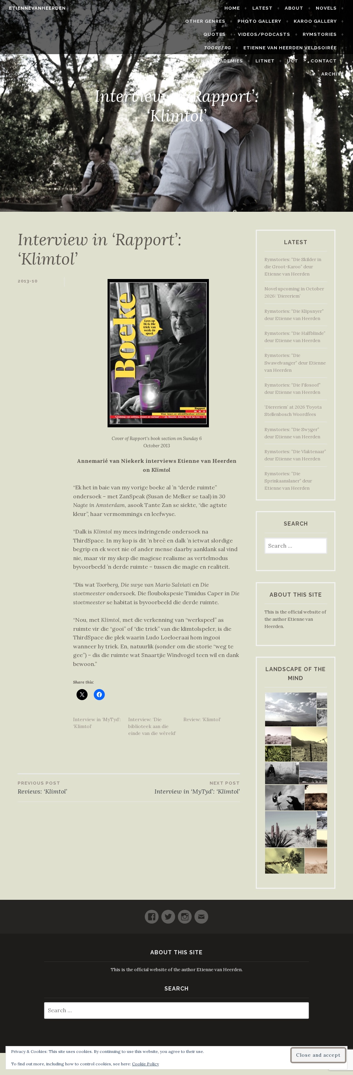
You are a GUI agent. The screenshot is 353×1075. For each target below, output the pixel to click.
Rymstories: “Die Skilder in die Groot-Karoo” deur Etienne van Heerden (292, 267)
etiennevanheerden (37, 8)
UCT (292, 60)
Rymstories (320, 34)
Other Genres (205, 21)
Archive (332, 74)
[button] (290, 709)
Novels (326, 8)
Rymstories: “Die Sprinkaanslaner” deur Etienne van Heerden (288, 481)
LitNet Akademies (217, 60)
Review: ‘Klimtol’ (202, 719)
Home (232, 8)
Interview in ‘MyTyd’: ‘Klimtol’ (197, 787)
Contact (324, 60)
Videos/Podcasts (264, 34)
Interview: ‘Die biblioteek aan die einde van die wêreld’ (152, 726)
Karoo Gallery (315, 21)
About (294, 8)
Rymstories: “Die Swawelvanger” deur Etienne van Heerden (295, 362)
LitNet (265, 60)
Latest (262, 8)
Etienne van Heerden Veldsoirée (290, 47)
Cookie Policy (145, 1063)
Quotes (214, 34)
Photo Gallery (259, 21)
